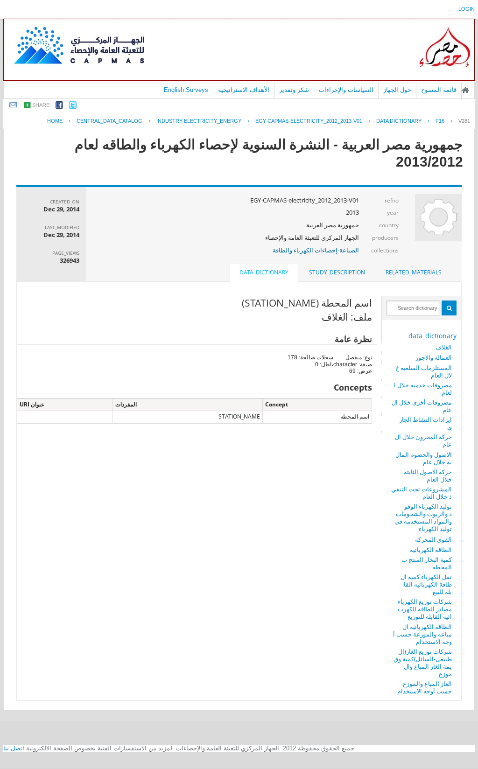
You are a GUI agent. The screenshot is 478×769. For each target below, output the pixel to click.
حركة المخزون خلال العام (423, 440)
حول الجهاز (397, 89)
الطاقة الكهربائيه (431, 549)
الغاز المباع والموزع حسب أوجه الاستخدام (424, 687)
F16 (440, 121)
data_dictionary (432, 335)
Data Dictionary (399, 121)
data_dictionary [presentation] (263, 272)
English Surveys (186, 89)
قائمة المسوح (439, 89)
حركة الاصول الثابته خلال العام (428, 475)
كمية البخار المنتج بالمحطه (426, 563)
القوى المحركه (433, 539)
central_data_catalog (109, 121)
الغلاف (444, 347)
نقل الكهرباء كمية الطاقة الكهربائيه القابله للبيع (426, 584)
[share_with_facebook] (59, 106)
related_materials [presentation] (414, 272)
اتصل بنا (13, 748)
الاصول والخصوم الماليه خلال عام (423, 458)
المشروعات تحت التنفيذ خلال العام (421, 492)
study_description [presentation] (337, 272)
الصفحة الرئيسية (465, 90)
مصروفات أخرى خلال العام (422, 405)
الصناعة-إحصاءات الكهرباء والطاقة (316, 250)
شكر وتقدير (294, 89)
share (40, 105)
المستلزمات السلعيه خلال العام (423, 371)
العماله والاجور (433, 357)
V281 (464, 121)
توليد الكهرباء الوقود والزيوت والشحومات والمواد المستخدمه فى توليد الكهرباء (423, 517)
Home (55, 121)
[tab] (413, 272)
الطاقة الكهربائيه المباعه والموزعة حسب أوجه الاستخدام (422, 634)
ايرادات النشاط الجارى (425, 423)
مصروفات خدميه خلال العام (423, 388)
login (466, 9)
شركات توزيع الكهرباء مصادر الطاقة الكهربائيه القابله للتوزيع (425, 609)
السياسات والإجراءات (346, 89)
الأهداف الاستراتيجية (243, 89)
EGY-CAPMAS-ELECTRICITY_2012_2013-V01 (308, 121)
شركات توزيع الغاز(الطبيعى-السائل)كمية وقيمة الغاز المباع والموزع (423, 663)
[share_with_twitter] (73, 106)
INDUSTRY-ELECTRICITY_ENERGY (198, 121)
